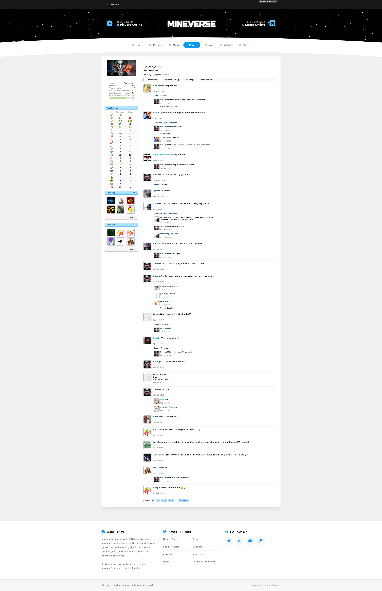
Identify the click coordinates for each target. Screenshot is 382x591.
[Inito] (111, 233)
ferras (156, 314)
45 (134, 225)
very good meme (168, 407)
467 (133, 88)
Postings (190, 80)
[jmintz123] (111, 241)
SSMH (156, 96)
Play (191, 44)
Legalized (158, 467)
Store (195, 539)
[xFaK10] (131, 233)
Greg (155, 487)
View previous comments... (166, 123)
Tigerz (163, 308)
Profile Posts (153, 80)
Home (139, 45)
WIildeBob (165, 301)
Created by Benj (273, 585)
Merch (246, 45)
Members (198, 554)
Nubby (163, 286)
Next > (185, 500)
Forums (158, 45)
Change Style (255, 585)
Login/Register (171, 546)
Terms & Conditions (203, 561)
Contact (167, 554)
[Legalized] (131, 241)
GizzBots (158, 442)
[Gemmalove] (121, 209)
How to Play (170, 539)
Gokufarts (158, 85)
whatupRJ (158, 455)
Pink (155, 243)
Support (197, 546)
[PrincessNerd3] (121, 233)
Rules (166, 561)
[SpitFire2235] (131, 209)
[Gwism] (131, 201)
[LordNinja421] (121, 241)
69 (134, 193)
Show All (132, 218)
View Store (114, 4)
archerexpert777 (162, 203)
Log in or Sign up (268, 1)
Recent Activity (172, 80)
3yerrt (156, 190)
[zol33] (121, 201)
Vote (211, 45)
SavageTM (165, 100)
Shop (176, 45)
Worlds (228, 45)
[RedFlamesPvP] (111, 209)
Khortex (157, 429)
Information (206, 80)
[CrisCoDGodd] (111, 201)
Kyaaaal (157, 416)
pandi (162, 294)
